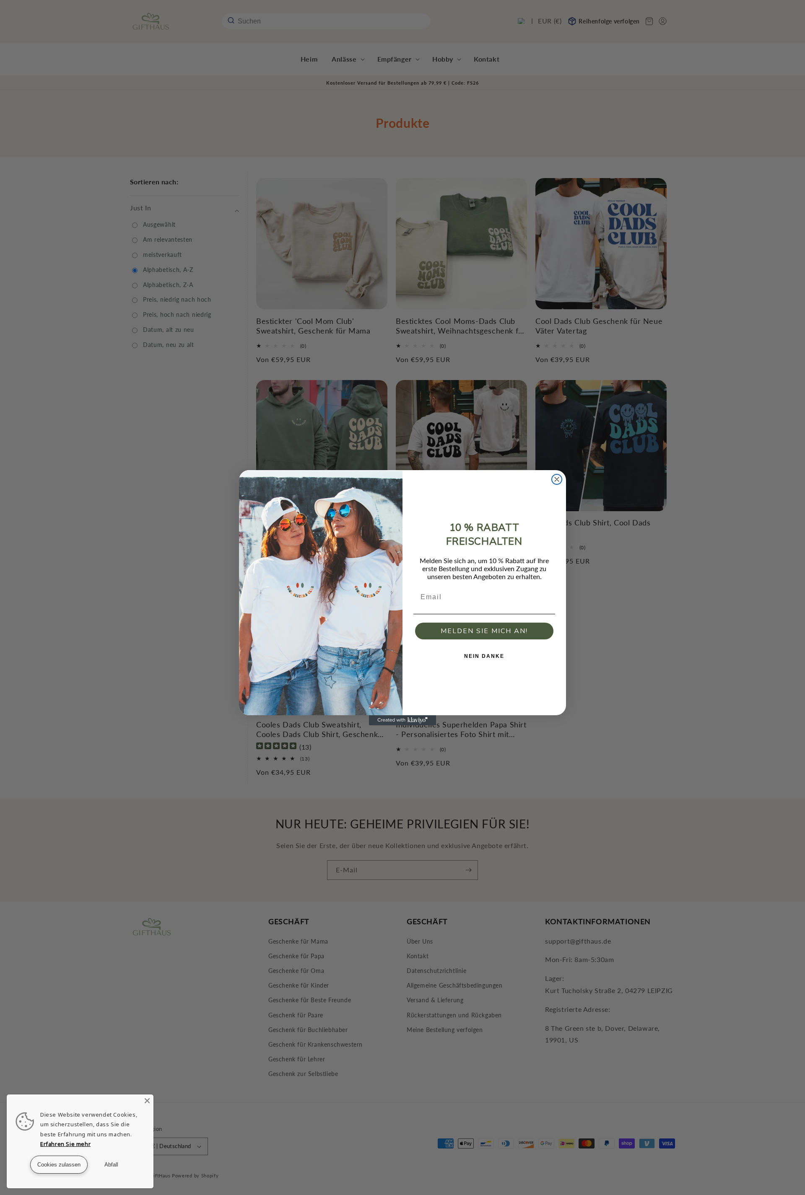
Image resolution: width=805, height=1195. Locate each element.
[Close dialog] (557, 479)
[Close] (147, 1101)
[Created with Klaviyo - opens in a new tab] (402, 720)
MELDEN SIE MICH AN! (484, 631)
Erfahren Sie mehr (65, 1144)
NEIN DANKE (484, 656)
